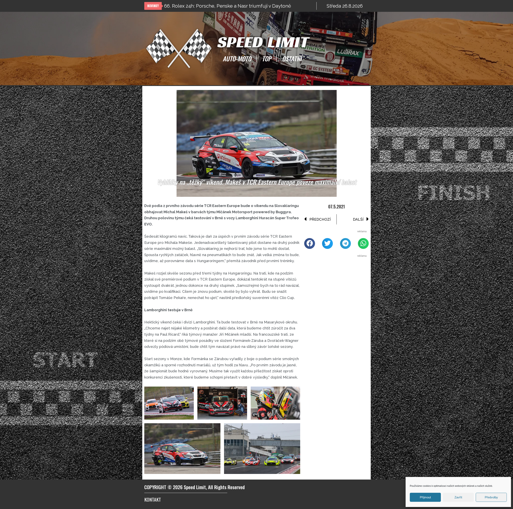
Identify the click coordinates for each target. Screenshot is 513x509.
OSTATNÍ (292, 58)
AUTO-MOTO (237, 58)
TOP (266, 58)
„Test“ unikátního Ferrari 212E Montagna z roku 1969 (221, 6)
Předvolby (491, 497)
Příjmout (425, 497)
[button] (309, 243)
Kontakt (152, 499)
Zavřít (458, 497)
